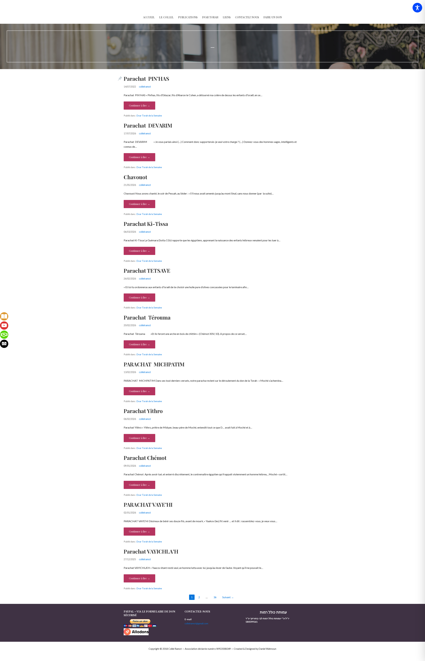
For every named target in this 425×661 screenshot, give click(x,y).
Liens (227, 17)
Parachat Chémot (145, 457)
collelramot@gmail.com (196, 623)
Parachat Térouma (147, 317)
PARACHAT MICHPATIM (154, 364)
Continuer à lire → (139, 105)
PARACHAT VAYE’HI (148, 504)
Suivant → (228, 597)
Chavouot (135, 177)
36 (214, 597)
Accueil (149, 17)
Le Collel (166, 17)
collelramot (145, 86)
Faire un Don (272, 17)
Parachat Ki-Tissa (146, 223)
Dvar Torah (210, 17)
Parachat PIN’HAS (146, 78)
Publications (188, 17)
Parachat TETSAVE (147, 270)
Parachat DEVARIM (148, 125)
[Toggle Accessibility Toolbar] (417, 7)
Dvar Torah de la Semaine (149, 115)
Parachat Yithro (143, 410)
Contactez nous (247, 17)
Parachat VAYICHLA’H (151, 551)
